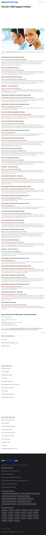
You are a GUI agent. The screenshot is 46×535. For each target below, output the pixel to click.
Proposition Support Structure (10, 471)
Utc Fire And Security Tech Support (8, 432)
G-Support (11, 512)
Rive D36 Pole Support (5, 368)
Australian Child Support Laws (9, 501)
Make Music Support (5, 345)
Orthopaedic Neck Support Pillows (8, 394)
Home (2, 528)
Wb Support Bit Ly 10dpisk (6, 374)
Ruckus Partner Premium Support (9, 498)
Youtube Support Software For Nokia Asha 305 (10, 384)
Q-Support (36, 515)
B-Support (17, 510)
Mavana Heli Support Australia (35, 328)
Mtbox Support (4, 339)
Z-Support (17, 520)
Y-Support (11, 520)
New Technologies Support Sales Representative (15, 480)
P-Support (30, 515)
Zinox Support (4, 445)
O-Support (23, 515)
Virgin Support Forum (7, 474)
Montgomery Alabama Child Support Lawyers (19, 328)
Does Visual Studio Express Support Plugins (30, 493)
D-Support (30, 510)
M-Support (11, 515)
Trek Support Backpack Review (8, 496)
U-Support (23, 518)
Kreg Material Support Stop (6, 429)
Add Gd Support (4, 390)
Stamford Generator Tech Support (11, 477)
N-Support (17, 515)
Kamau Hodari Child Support (7, 381)
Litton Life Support (5, 371)
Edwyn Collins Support (5, 439)
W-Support (36, 518)
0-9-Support (4, 510)
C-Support (24, 510)
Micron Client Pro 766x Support (31, 329)
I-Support (23, 512)
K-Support (36, 512)
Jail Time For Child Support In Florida (10, 493)
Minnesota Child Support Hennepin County (9, 342)
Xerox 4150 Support (5, 423)
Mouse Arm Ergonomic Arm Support (8, 329)
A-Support (11, 510)
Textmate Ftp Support (5, 442)
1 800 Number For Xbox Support (7, 435)
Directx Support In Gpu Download (26, 498)
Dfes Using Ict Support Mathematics (8, 426)
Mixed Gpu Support (20, 329)
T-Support (17, 518)
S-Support (11, 518)
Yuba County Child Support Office (8, 419)
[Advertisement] (23, 18)
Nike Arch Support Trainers (23, 496)
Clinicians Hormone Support (9, 483)
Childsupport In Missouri (8, 487)
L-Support (4, 515)
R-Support (4, 518)
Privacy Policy (7, 528)
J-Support (29, 512)
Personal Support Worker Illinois (7, 387)
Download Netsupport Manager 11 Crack (9, 448)
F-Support (4, 512)
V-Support (29, 518)
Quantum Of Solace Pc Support (24, 501)
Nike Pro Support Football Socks (7, 397)
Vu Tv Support (4, 378)
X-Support (4, 520)
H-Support (17, 512)
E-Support (36, 510)
